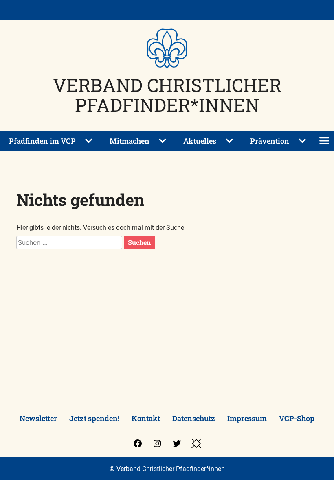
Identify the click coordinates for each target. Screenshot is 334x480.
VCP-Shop (296, 418)
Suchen (139, 242)
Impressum (247, 418)
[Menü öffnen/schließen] (324, 141)
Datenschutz (193, 418)
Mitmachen (129, 141)
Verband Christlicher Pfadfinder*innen (167, 95)
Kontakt (146, 418)
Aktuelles (199, 141)
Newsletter (38, 418)
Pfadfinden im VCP (42, 141)
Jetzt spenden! (94, 418)
